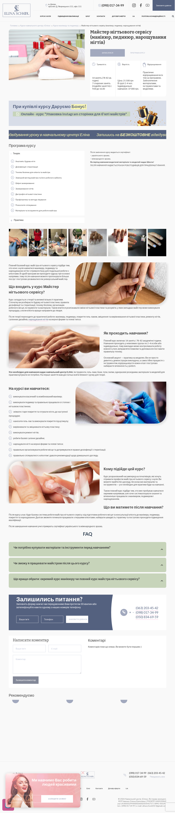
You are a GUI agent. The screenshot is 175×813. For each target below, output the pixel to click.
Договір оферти (119, 16)
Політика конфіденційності (153, 16)
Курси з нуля (45, 16)
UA (133, 16)
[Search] (173, 16)
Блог (88, 16)
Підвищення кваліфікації (68, 16)
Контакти (101, 16)
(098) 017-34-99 (113, 5)
